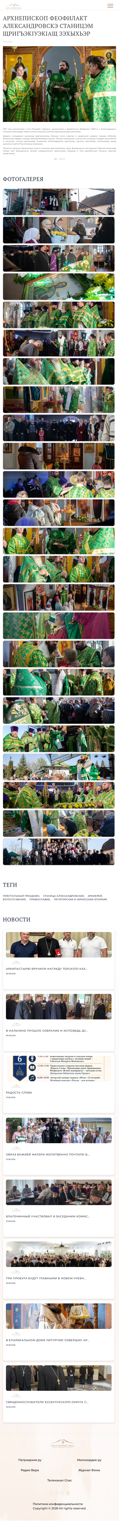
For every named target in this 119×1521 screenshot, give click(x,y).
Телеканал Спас (59, 1480)
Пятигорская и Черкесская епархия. (81, 899)
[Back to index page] (14, 9)
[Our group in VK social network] (51, 1494)
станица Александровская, (64, 896)
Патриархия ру (29, 1460)
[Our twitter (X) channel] (57, 1494)
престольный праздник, (22, 896)
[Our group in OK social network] (68, 1494)
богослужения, (15, 899)
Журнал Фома (89, 1470)
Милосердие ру (89, 1460)
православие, (40, 899)
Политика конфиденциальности (58, 1504)
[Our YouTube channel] (63, 1494)
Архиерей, (95, 896)
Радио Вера (30, 1470)
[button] (59, 202)
